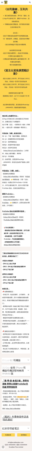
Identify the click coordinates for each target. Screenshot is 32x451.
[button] (2, 2)
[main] (16, 58)
